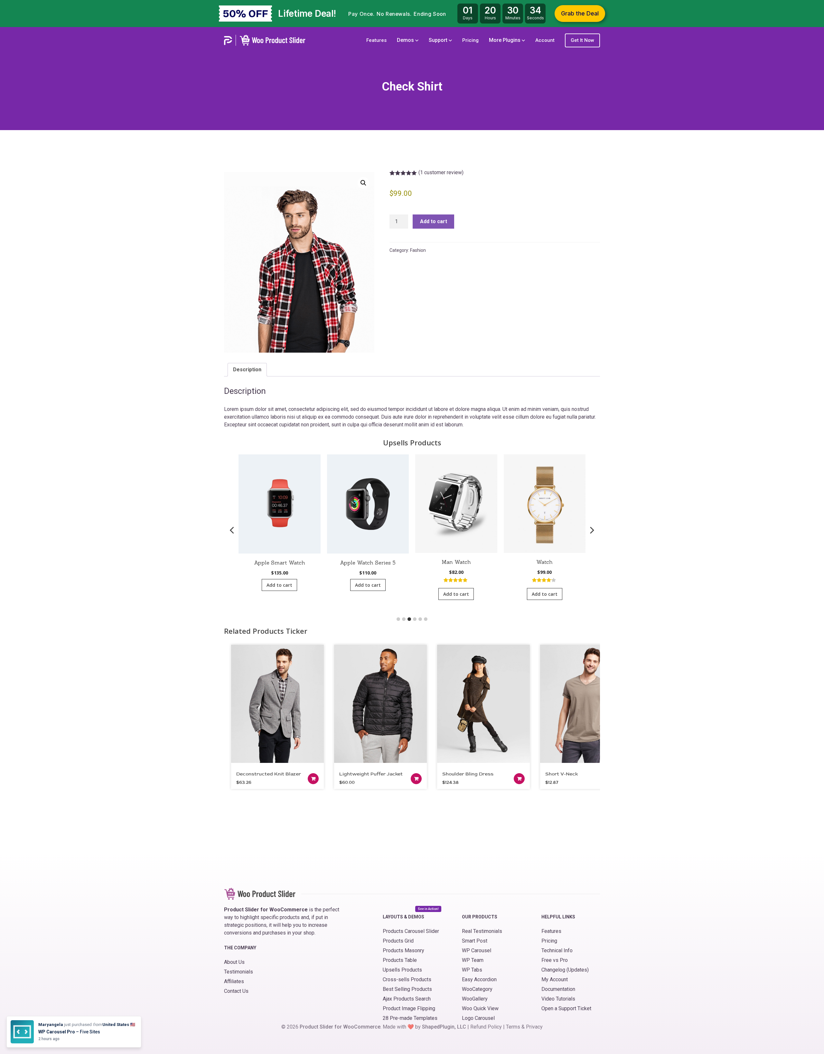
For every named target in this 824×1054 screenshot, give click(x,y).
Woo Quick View (480, 1008)
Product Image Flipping (409, 1008)
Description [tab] (247, 369)
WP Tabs (472, 970)
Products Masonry (403, 950)
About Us (234, 962)
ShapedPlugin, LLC (444, 1027)
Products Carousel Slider (411, 931)
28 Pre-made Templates (410, 1018)
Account (545, 40)
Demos (406, 40)
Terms (513, 1027)
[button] (363, 183)
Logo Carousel (478, 1018)
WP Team (472, 960)
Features (376, 40)
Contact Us (236, 991)
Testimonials (238, 972)
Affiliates (234, 981)
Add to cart (433, 221)
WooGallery (475, 999)
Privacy (534, 1027)
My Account (554, 979)
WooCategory (477, 989)
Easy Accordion (479, 979)
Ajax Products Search (407, 999)
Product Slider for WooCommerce (340, 1027)
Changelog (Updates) (565, 970)
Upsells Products (402, 970)
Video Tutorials (558, 999)
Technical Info (557, 950)
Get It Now (582, 40)
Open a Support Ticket (566, 1008)
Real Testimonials (482, 931)
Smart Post (474, 941)
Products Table (400, 960)
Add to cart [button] (279, 585)
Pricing (470, 40)
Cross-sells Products (407, 979)
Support (439, 40)
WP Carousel (476, 950)
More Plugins (505, 40)
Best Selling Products (407, 989)
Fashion (418, 250)
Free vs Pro (554, 960)
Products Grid (398, 941)
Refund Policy (486, 1027)
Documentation (558, 989)
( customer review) (441, 172)
